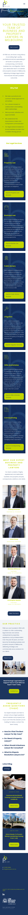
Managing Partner (14, 541)
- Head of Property (14, 604)
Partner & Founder (14, 512)
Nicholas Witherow (14, 569)
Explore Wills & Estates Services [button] (13, 396)
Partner (14, 571)
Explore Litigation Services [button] (14, 345)
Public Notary (10, 266)
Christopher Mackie (14, 600)
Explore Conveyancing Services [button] (13, 447)
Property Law (10, 163)
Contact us (14, 691)
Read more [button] (7, 658)
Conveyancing (10, 418)
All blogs (7, 768)
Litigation (8, 317)
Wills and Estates (11, 365)
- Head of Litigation (14, 573)
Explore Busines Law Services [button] (12, 245)
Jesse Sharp (14, 539)
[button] (14, 734)
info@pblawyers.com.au (9, 869)
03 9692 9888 (7, 867)
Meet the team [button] (14, 613)
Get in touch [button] (14, 47)
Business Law (10, 215)
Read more (14, 805)
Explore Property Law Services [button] (12, 194)
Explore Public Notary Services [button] (12, 295)
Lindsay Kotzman (14, 509)
